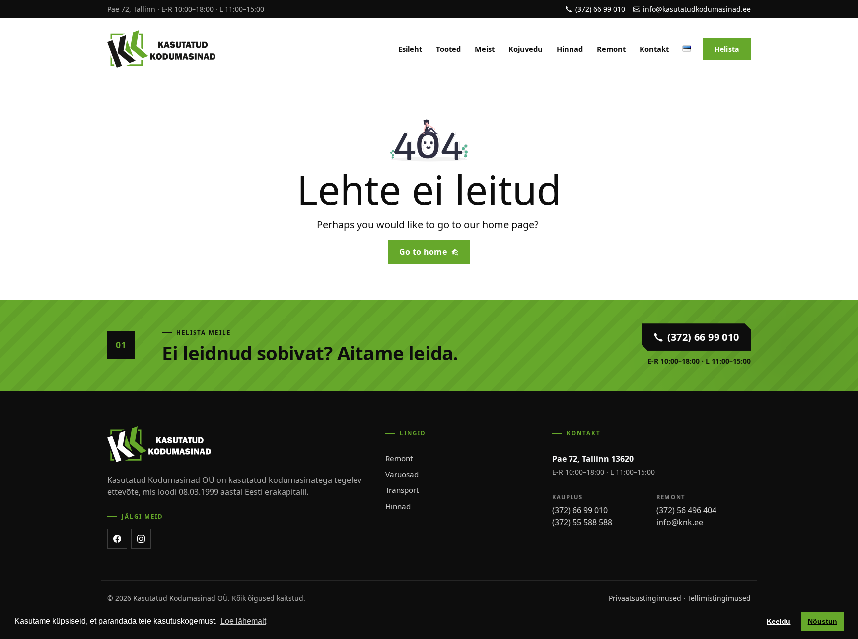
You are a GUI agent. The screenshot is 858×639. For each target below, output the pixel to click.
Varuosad (402, 474)
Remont (611, 49)
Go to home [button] (423, 251)
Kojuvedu (525, 49)
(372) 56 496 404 (686, 510)
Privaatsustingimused (645, 598)
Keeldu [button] (778, 621)
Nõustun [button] (822, 621)
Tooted (448, 49)
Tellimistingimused (719, 598)
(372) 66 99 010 (580, 510)
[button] (687, 47)
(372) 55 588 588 (582, 522)
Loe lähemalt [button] (243, 621)
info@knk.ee (679, 522)
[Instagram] (141, 539)
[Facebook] (117, 539)
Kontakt (654, 49)
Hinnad (570, 49)
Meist (485, 49)
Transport (402, 490)
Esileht (410, 49)
